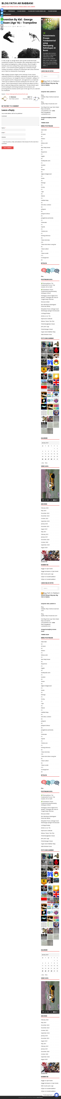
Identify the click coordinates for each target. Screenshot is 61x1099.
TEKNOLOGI (44, 231)
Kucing (42, 187)
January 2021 (44, 537)
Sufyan (43, 576)
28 (51, 459)
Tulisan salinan (52, 11)
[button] (50, 485)
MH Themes (40, 1097)
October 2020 (44, 542)
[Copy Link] (1, 28)
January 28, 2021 (8, 26)
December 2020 (45, 539)
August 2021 (44, 529)
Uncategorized (45, 257)
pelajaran (43, 209)
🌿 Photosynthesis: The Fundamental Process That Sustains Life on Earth (48, 285)
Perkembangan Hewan (47, 329)
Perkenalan (11, 11)
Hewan (43, 169)
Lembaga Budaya (45, 313)
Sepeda (43, 227)
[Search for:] (50, 76)
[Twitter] (1, 13)
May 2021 (43, 531)
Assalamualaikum (51, 576)
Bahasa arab (44, 143)
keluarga (43, 182)
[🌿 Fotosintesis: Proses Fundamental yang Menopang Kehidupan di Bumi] (50, 24)
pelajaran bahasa (45, 213)
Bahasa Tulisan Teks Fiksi (47, 321)
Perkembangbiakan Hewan (48, 324)
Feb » (46, 463)
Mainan (43, 196)
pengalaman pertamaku (47, 218)
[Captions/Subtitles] (54, 500)
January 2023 (44, 523)
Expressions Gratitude (46, 318)
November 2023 (45, 516)
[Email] (1, 25)
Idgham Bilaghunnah (46, 174)
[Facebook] (1, 9)
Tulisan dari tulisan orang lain (37, 11)
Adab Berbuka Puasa (46, 334)
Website (4, 137)
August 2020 (44, 547)
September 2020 (45, 545)
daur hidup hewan (45, 147)
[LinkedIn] (1, 16)
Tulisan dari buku (6, 14)
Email (3, 132)
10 (50, 21)
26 (45, 459)
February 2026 (44, 508)
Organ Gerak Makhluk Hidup (48, 332)
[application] (50, 485)
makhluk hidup (44, 200)
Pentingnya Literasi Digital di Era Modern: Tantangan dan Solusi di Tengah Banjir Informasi (49, 297)
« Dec (42, 463)
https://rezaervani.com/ (51, 103)
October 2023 (44, 518)
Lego (42, 191)
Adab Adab (44, 130)
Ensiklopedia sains (45, 160)
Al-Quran (43, 134)
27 (48, 459)
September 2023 (45, 521)
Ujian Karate (49, 568)
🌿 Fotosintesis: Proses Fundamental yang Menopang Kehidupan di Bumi (48, 291)
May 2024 (43, 510)
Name (3, 128)
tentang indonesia (45, 235)
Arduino (43, 138)
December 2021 (45, 526)
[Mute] (56, 500)
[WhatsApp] (1, 19)
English (20, 26)
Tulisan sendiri (21, 11)
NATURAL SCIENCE (46, 205)
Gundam (43, 165)
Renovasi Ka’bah (45, 302)
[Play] (43, 500)
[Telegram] (1, 22)
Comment (4, 116)
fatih (15, 26)
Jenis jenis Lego (45, 326)
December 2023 (45, 513)
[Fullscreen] (58, 500)
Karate (42, 178)
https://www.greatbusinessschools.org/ (17, 94)
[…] (46, 65)
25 (42, 459)
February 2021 (44, 534)
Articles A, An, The (45, 316)
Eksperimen (44, 152)
